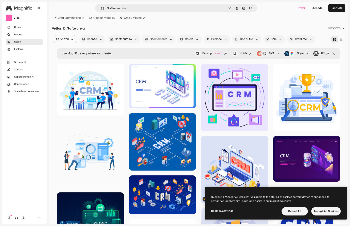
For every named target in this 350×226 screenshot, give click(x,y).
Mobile (243, 53)
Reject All (294, 211)
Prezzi (302, 8)
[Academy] (16, 218)
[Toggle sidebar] (39, 8)
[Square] (342, 39)
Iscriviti (337, 8)
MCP (272, 53)
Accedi (317, 8)
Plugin (300, 53)
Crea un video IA (104, 18)
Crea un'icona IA (134, 18)
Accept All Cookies (326, 211)
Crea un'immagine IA (71, 18)
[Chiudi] (333, 53)
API (322, 53)
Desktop (211, 53)
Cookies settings (222, 211)
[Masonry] (334, 39)
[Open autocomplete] (101, 8)
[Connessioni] (9, 218)
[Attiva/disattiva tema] (23, 218)
